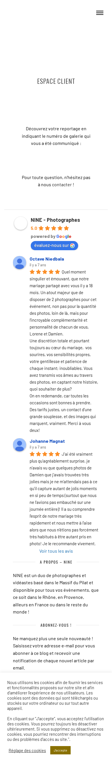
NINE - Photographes (55, 220)
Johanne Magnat (47, 441)
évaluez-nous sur (51, 245)
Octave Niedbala (47, 258)
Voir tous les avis (56, 551)
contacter (62, 184)
